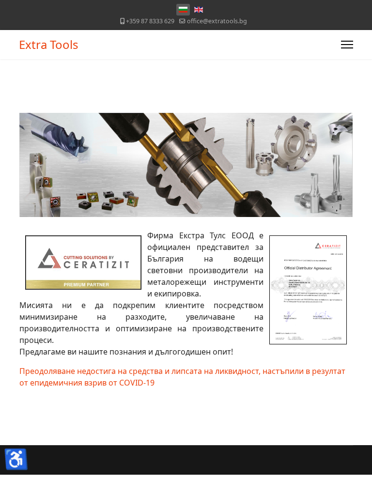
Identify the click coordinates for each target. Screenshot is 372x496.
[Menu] (347, 44)
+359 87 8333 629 (150, 21)
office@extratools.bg (217, 21)
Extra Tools (48, 44)
